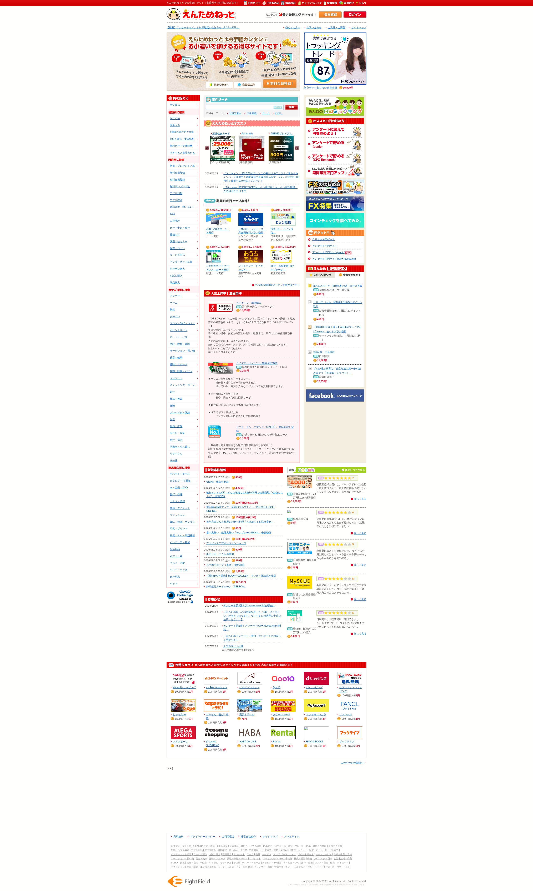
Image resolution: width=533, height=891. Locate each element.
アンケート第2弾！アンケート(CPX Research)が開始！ (252, 627)
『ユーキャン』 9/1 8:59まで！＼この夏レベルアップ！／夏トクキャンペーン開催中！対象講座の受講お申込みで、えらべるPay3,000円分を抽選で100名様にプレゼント (261, 177)
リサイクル (176, 453)
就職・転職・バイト (181, 371)
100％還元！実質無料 (182, 139)
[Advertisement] (266, 800)
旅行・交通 (176, 494)
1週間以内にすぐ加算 (182, 132)
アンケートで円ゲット (324, 245)
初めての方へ (292, 27)
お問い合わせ (313, 27)
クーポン (175, 316)
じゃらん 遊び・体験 (217, 716)
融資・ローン (177, 248)
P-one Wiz (247, 133)
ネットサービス (178, 337)
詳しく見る (360, 498)
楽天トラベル (246, 714)
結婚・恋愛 (176, 426)
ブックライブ (346, 741)
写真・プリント (178, 528)
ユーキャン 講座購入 (248, 303)
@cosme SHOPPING (212, 743)
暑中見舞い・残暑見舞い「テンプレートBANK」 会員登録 (238, 532)
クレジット (176, 378)
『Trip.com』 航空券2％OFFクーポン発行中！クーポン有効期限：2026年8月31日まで (260, 189)
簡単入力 (175, 125)
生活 (172, 419)
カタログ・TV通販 (180, 480)
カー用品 (175, 576)
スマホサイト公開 (233, 646)
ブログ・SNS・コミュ (182, 323)
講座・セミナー (178, 241)
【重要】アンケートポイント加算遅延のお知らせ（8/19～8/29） (203, 27)
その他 (173, 460)
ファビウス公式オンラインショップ (226, 543)
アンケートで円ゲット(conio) (328, 252)
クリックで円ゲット (323, 239)
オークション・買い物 (182, 350)
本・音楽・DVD (179, 487)
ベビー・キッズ (178, 569)
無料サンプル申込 (180, 186)
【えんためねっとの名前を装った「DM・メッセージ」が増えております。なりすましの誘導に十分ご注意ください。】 (252, 616)
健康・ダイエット (180, 508)
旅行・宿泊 (176, 439)
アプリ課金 (176, 200)
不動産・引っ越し (180, 446)
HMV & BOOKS (314, 741)
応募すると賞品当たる (182, 152)
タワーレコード (281, 714)
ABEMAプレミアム (281, 133)
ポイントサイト (178, 330)
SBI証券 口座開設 (324, 352)
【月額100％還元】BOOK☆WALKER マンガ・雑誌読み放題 (241, 575)
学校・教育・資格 (180, 344)
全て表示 (175, 105)
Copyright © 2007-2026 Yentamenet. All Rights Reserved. (333, 881)
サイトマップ (358, 27)
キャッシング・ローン (182, 385)
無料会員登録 (177, 172)
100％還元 (235, 113)
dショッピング (314, 687)
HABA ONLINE (247, 741)
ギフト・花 (176, 556)
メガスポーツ (180, 741)
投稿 (172, 214)
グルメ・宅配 (177, 563)
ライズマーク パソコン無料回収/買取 (257, 363)
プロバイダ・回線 (180, 412)
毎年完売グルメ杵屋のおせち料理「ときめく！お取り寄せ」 (240, 521)
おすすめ (175, 118)
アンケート (176, 295)
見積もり (175, 234)
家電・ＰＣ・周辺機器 (182, 535)
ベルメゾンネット (249, 687)
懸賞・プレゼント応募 (182, 165)
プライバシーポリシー (202, 836)
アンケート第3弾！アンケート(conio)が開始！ (249, 605)
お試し (279, 113)
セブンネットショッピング (350, 689)
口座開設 (175, 220)
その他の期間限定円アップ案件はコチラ (277, 285)
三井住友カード (221, 133)
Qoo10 (276, 687)
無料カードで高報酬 (181, 145)
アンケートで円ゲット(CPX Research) (334, 258)
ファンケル (345, 714)
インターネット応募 (181, 261)
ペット (173, 583)
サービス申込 (177, 255)
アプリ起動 (176, 193)
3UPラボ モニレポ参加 (220, 554)
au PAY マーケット (216, 687)
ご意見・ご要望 (336, 27)
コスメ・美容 (177, 501)
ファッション (177, 515)
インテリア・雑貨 (180, 542)
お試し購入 (176, 275)
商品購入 (175, 282)
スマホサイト (291, 836)
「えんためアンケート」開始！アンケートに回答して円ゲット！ (252, 637)
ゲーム (173, 302)
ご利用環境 (228, 836)
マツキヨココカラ (316, 714)
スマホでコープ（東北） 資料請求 (225, 564)
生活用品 (175, 549)
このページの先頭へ (352, 762)
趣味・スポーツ (178, 364)
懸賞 (172, 309)
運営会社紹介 (248, 836)
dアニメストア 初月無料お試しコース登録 (337, 285)
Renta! (276, 741)
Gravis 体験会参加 (217, 481)
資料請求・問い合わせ (182, 207)
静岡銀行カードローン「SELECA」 (226, 586)
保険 (172, 405)
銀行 (172, 391)
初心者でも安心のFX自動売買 (320, 87)
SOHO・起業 (177, 433)
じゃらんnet (179, 714)
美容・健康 (176, 357)
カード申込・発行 (180, 227)
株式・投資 (176, 398)
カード (266, 113)
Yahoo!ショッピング (184, 687)
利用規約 (178, 836)
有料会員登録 (177, 179)
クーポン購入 (177, 268)
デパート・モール (180, 473)
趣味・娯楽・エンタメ (182, 522)
